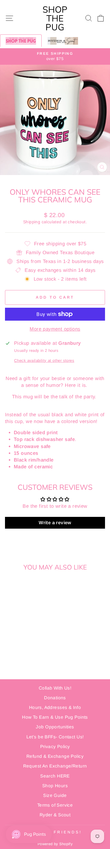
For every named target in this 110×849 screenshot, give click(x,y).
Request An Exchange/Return (55, 765)
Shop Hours (55, 785)
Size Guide (55, 795)
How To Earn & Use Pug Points (55, 717)
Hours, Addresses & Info (55, 707)
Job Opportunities (55, 726)
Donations (55, 697)
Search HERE (55, 775)
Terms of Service (55, 805)
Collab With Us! (55, 687)
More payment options (55, 329)
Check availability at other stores (44, 360)
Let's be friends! (53, 832)
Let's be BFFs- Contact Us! (55, 736)
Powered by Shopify (55, 844)
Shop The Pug (55, 18)
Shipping (31, 221)
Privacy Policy (55, 746)
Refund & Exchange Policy (55, 756)
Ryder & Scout (55, 814)
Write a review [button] (55, 522)
